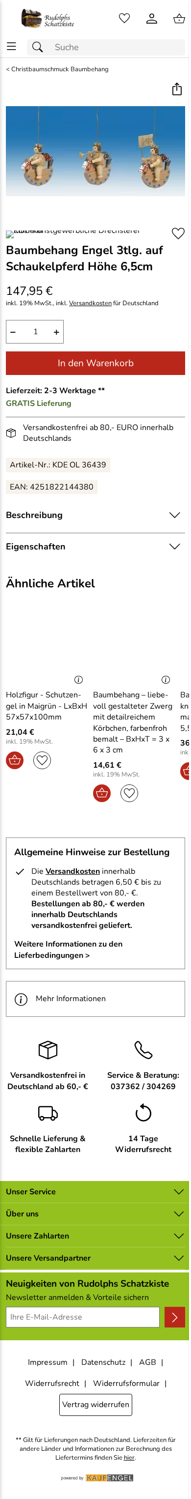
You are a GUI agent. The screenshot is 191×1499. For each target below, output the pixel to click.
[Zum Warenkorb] (179, 19)
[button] (176, 90)
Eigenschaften (36, 546)
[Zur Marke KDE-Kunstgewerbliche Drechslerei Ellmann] (84, 234)
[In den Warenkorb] (15, 760)
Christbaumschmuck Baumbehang (60, 69)
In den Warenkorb (96, 363)
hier (129, 1458)
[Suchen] (40, 47)
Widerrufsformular (126, 1383)
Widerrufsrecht (52, 1383)
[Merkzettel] (124, 19)
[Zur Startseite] (48, 18)
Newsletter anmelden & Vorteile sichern (77, 1297)
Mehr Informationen (71, 998)
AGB (147, 1362)
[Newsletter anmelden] (175, 1317)
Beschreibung (34, 515)
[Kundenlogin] (152, 19)
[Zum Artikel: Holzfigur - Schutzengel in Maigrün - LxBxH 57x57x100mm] (47, 649)
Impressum (48, 1362)
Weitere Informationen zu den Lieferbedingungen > (68, 949)
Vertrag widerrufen (95, 1404)
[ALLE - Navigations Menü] (11, 46)
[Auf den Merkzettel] (178, 233)
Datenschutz (103, 1362)
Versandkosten (90, 303)
